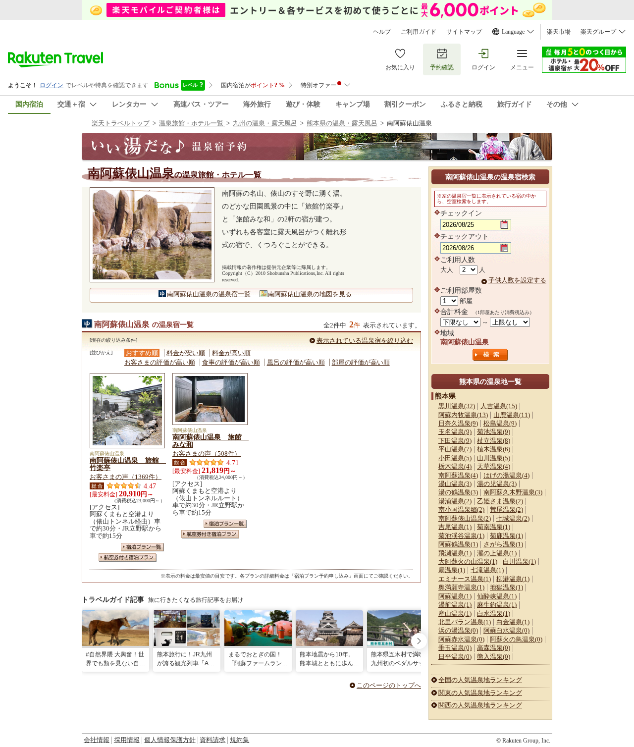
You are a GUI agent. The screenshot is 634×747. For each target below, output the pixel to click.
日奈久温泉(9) (458, 423)
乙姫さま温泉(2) (500, 501)
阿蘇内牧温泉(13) (463, 415)
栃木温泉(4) (455, 466)
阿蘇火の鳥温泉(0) (516, 639)
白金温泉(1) (512, 622)
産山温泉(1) (455, 613)
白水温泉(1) (493, 613)
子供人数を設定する (517, 280)
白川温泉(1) (519, 561)
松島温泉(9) (500, 423)
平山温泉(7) (455, 449)
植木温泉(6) (493, 449)
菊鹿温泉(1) (506, 535)
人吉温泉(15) (498, 406)
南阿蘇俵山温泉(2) (464, 518)
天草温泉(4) (493, 466)
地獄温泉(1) (506, 587)
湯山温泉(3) (455, 483)
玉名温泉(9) (455, 431)
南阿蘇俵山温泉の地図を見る (310, 294)
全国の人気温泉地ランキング (480, 680)
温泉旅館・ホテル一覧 (192, 123)
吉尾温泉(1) (455, 527)
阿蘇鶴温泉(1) (458, 544)
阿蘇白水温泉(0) (506, 630)
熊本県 (445, 396)
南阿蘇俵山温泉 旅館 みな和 (210, 441)
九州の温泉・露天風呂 (265, 123)
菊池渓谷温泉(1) (461, 535)
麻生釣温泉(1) (497, 604)
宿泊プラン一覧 (142, 547)
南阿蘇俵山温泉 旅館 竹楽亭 (128, 464)
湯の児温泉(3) (497, 483)
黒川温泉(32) (456, 406)
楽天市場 (559, 31)
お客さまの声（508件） (206, 453)
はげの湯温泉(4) (506, 475)
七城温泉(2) (512, 518)
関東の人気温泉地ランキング (480, 692)
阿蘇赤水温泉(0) (461, 639)
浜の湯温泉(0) (458, 630)
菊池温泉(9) (493, 431)
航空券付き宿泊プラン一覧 (128, 557)
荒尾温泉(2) (506, 509)
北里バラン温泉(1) (464, 622)
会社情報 (96, 740)
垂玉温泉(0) (455, 647)
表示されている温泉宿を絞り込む (365, 340)
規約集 (239, 740)
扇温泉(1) (451, 570)
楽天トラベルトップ (121, 123)
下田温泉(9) (455, 440)
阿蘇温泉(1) (455, 596)
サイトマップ (464, 31)
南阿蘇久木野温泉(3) (512, 492)
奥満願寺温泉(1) (461, 587)
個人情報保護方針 (170, 740)
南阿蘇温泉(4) (458, 475)
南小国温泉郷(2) (461, 509)
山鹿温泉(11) (511, 415)
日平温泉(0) (455, 656)
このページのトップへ (389, 685)
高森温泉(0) (493, 647)
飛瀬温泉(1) (455, 553)
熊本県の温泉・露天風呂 (342, 123)
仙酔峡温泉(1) (497, 596)
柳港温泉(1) (512, 579)
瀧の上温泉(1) (497, 553)
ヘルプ (382, 31)
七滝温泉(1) (487, 570)
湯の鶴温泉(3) (458, 492)
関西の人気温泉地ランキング (480, 705)
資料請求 (212, 740)
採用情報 (127, 740)
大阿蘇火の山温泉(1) (467, 561)
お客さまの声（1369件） (125, 476)
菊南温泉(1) (493, 527)
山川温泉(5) (493, 458)
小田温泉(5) (455, 458)
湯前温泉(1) (455, 604)
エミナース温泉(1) (464, 579)
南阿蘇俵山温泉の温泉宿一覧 (209, 294)
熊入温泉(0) (493, 656)
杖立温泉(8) (493, 440)
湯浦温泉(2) (455, 501)
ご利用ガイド (418, 31)
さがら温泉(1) (503, 544)
